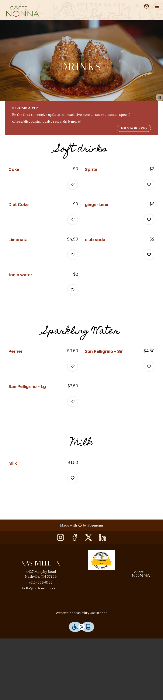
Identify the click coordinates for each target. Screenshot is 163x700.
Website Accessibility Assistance (81, 613)
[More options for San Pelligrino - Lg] (72, 401)
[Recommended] (101, 560)
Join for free (133, 128)
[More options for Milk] (72, 478)
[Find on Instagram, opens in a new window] (60, 538)
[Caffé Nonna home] (22, 10)
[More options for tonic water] (72, 290)
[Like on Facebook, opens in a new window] (74, 538)
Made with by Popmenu (53, 525)
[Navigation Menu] (157, 6)
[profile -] (146, 6)
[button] (43, 180)
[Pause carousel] (159, 97)
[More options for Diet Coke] (72, 219)
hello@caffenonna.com (40, 588)
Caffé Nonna (141, 573)
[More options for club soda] (149, 254)
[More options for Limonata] (72, 254)
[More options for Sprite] (149, 184)
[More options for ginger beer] (149, 219)
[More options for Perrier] (72, 366)
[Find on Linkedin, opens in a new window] (102, 538)
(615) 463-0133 (40, 582)
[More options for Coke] (72, 184)
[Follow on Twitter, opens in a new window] (88, 538)
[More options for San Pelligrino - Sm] (149, 366)
